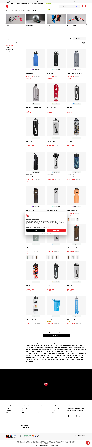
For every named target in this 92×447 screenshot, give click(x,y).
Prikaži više (56, 335)
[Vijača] (15, 19)
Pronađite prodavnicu (41, 415)
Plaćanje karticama (10, 413)
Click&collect (54, 413)
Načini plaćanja (9, 410)
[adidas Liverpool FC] (56, 92)
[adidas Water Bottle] (35, 195)
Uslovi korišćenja (25, 408)
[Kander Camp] (35, 58)
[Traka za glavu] (76, 19)
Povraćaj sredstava (25, 421)
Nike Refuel (70, 107)
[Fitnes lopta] (35, 19)
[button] (15, 3)
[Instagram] (72, 416)
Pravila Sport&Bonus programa (59, 408)
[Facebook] (68, 416)
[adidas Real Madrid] (35, 305)
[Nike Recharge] (35, 161)
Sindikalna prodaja (41, 413)
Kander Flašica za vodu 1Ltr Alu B (75, 73)
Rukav (8, 51)
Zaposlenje (39, 410)
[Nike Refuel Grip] (56, 126)
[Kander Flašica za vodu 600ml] (35, 92)
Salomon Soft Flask (72, 319)
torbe (69, 355)
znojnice (65, 355)
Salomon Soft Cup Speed (53, 319)
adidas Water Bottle (31, 210)
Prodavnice (39, 419)
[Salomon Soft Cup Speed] (56, 305)
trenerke (80, 355)
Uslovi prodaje (24, 410)
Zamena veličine (24, 419)
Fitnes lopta (9, 49)
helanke (28, 357)
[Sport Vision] (7, 6)
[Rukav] (56, 19)
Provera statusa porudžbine (27, 417)
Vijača (8, 47)
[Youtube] (76, 416)
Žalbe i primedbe (24, 425)
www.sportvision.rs (40, 445)
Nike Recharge (30, 176)
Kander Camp (29, 73)
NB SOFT (48, 445)
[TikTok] (80, 416)
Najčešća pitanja (25, 427)
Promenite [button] (83, 435)
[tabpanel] (15, 20)
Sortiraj (70, 38)
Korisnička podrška (25, 415)
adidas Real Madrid (31, 319)
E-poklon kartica (55, 410)
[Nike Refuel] (76, 92)
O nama (38, 408)
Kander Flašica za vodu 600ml (33, 107)
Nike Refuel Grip (51, 141)
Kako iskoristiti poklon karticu (12, 417)
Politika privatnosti (25, 413)
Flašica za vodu (10, 45)
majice (76, 355)
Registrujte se (83, 1)
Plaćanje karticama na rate (12, 415)
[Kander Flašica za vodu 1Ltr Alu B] (76, 58)
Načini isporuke (9, 419)
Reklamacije (23, 423)
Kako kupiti (8, 408)
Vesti (38, 417)
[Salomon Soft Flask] (76, 305)
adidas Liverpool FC (51, 107)
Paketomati (54, 415)
